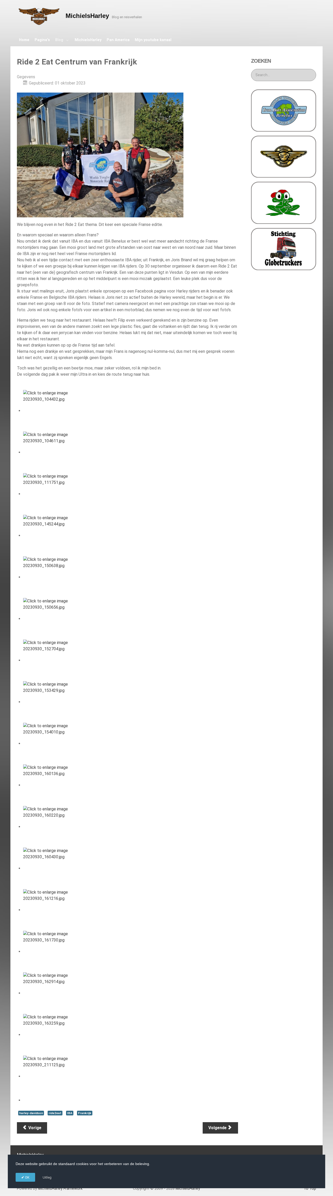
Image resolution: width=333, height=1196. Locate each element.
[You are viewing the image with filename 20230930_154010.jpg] (49, 743)
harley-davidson (31, 1113)
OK (26, 1177)
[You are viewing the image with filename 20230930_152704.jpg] (49, 660)
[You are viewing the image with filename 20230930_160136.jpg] (49, 785)
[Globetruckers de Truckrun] (283, 248)
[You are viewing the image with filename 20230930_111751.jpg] (49, 493)
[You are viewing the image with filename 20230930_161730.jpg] (49, 951)
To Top (310, 1188)
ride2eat (55, 1113)
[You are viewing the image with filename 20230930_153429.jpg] (49, 701)
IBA (69, 1113)
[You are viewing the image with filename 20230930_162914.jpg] (49, 993)
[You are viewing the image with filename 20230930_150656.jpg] (49, 618)
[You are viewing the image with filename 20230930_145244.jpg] (49, 535)
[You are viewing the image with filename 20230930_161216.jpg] (49, 909)
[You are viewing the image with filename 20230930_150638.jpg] (49, 577)
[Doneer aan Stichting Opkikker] (283, 202)
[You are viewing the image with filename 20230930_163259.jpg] (49, 1034)
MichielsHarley (60, 1188)
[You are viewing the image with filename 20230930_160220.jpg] (49, 826)
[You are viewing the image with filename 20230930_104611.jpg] (49, 452)
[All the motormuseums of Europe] (283, 156)
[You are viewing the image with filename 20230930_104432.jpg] (49, 410)
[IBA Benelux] (283, 110)
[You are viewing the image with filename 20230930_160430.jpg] (49, 868)
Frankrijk (84, 1113)
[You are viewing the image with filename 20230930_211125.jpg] (49, 1076)
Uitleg (47, 1177)
